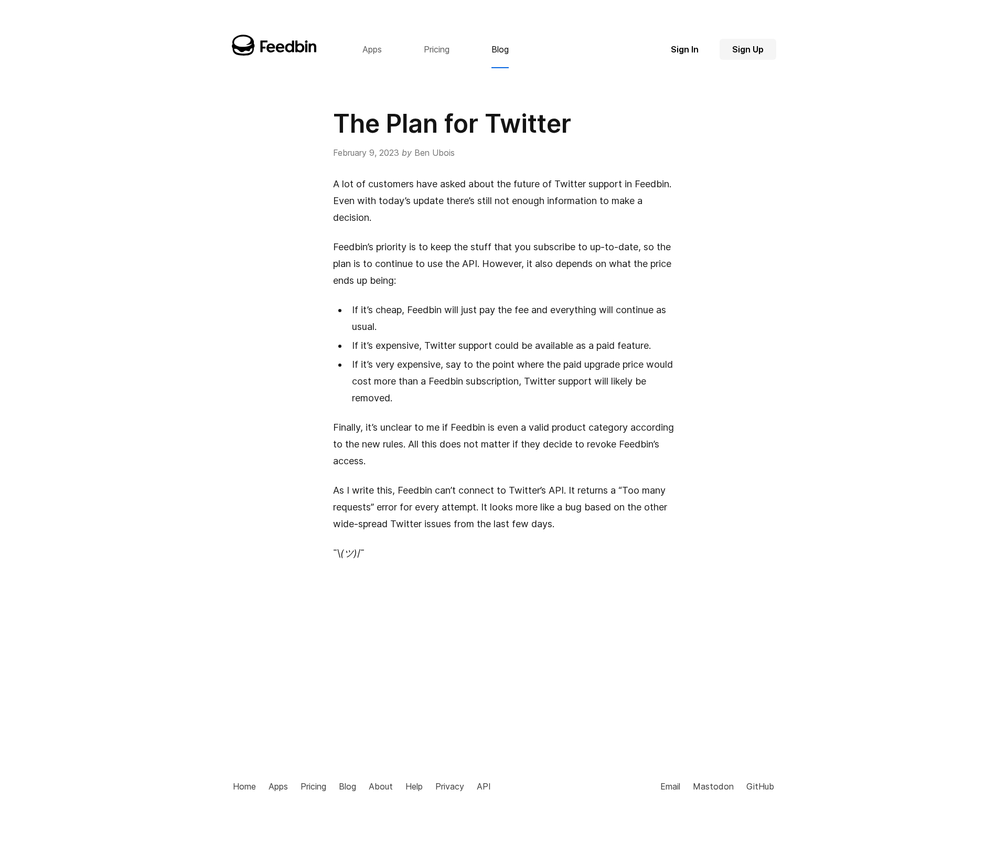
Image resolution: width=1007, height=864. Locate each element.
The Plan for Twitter (452, 123)
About (381, 786)
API (484, 786)
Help (414, 786)
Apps (278, 786)
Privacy (449, 786)
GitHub (760, 786)
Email (670, 786)
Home (244, 786)
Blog (347, 786)
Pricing (313, 786)
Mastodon (713, 786)
